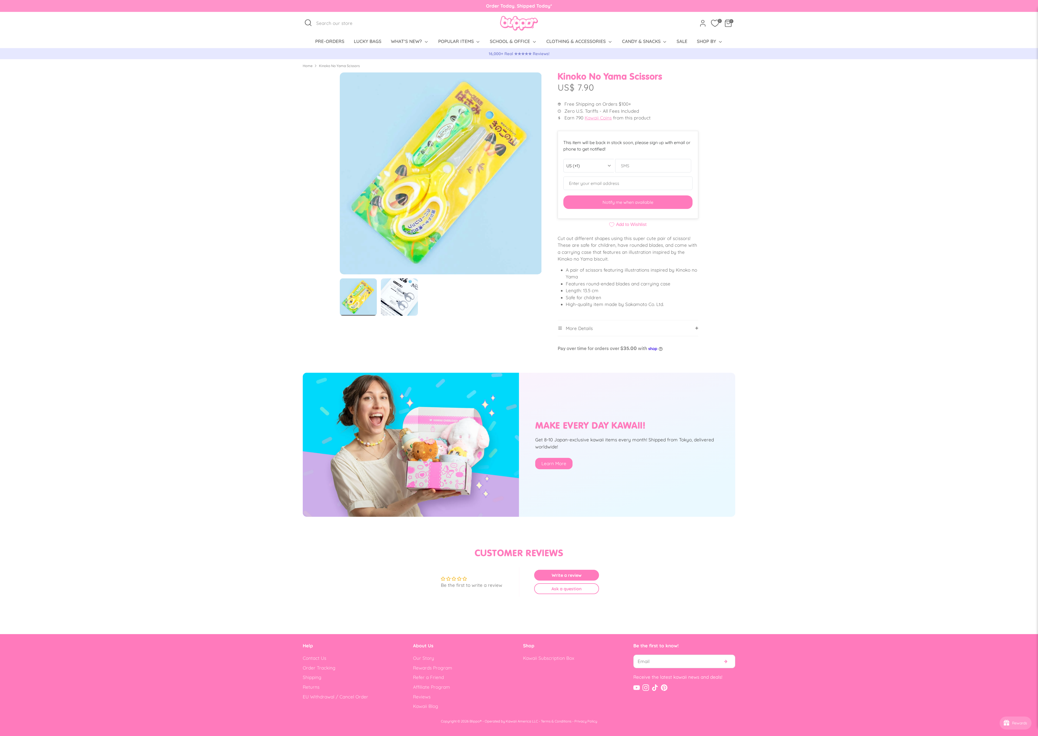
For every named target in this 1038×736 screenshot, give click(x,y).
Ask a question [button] (566, 588)
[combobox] (337, 23)
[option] (519, 53)
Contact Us (314, 658)
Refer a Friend (428, 677)
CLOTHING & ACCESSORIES (576, 41)
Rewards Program (432, 668)
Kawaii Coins (598, 118)
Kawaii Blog (425, 706)
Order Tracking (319, 668)
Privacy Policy (585, 721)
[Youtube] (636, 687)
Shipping (312, 677)
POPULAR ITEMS (456, 41)
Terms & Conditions (556, 721)
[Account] (702, 23)
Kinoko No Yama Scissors (339, 66)
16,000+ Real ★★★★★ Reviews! (519, 53)
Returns (311, 687)
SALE (682, 41)
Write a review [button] (566, 575)
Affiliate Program (431, 687)
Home (307, 66)
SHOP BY (707, 41)
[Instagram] (646, 687)
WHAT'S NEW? (407, 41)
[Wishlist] (715, 23)
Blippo (475, 721)
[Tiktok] (655, 687)
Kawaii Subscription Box (548, 658)
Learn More (553, 463)
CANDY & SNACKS (642, 41)
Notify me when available (628, 202)
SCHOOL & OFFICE (510, 41)
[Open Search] (308, 22)
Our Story (423, 658)
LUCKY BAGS (367, 41)
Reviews (422, 697)
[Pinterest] (664, 687)
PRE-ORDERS (329, 41)
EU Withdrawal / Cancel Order (335, 697)
